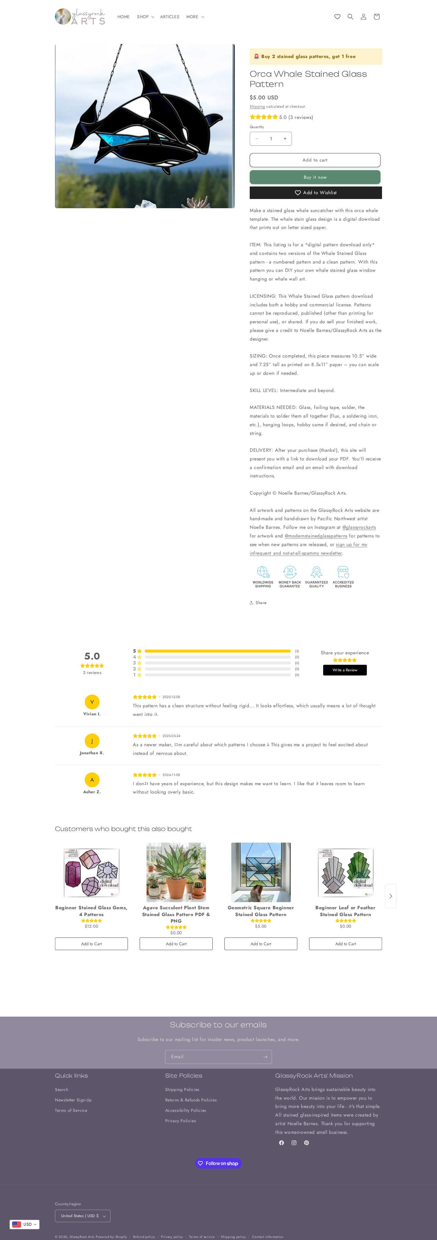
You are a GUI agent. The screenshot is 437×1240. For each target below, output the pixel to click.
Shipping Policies (182, 1089)
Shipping (257, 106)
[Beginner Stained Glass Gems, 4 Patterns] (91, 872)
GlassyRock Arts (82, 1237)
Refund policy (144, 1236)
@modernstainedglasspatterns (316, 535)
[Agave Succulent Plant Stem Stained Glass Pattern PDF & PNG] (176, 872)
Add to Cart (91, 944)
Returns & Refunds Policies (191, 1100)
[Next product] (391, 896)
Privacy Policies (180, 1121)
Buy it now (315, 177)
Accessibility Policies (185, 1110)
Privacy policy (172, 1236)
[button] (145, 16)
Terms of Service (71, 1110)
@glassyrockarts (359, 527)
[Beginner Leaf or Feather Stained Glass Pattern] (345, 872)
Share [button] (261, 603)
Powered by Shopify (111, 1237)
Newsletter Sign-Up (73, 1100)
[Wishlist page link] (337, 17)
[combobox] (25, 1224)
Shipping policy (233, 1236)
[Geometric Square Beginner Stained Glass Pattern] (261, 872)
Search (61, 1089)
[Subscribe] (265, 1057)
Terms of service (202, 1236)
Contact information (268, 1236)
